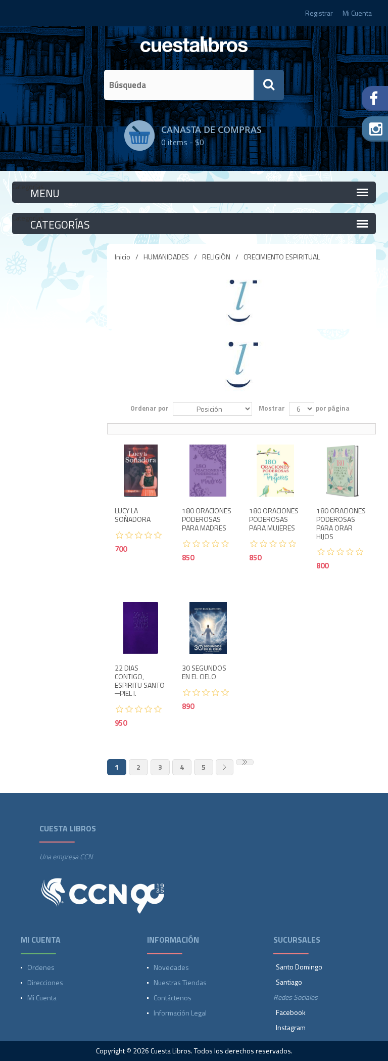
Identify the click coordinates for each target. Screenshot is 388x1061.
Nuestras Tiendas (180, 982)
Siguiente (224, 767)
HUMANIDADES (166, 256)
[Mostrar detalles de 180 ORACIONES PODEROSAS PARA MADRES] (208, 471)
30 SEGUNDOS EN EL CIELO (204, 672)
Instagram (291, 1027)
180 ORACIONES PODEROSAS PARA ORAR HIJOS (341, 524)
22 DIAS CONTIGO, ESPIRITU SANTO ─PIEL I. (140, 681)
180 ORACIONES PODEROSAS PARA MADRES (206, 519)
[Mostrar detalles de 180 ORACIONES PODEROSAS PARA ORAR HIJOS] (342, 471)
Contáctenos (172, 997)
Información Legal (180, 1012)
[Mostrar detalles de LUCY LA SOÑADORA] (141, 471)
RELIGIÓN (216, 256)
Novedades (171, 967)
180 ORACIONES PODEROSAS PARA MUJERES (274, 519)
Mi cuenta (42, 997)
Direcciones (45, 982)
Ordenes (41, 967)
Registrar (319, 13)
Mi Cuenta (357, 13)
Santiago (289, 982)
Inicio (122, 256)
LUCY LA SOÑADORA (133, 515)
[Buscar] (269, 85)
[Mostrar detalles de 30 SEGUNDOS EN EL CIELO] (208, 628)
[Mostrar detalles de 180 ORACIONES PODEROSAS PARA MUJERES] (275, 471)
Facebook (291, 1012)
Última (245, 762)
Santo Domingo (299, 966)
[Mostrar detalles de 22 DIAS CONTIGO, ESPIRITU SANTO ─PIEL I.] (141, 628)
